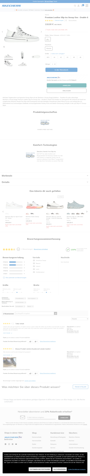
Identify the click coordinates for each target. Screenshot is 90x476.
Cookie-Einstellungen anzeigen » (77, 469)
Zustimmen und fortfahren (40, 469)
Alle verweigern (59, 469)
